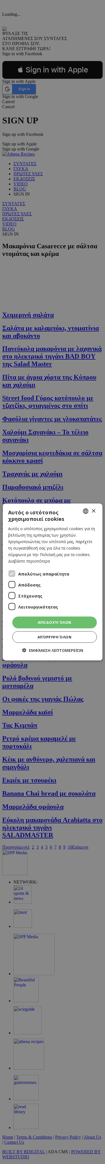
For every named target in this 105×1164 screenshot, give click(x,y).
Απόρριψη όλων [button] (54, 636)
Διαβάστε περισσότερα (29, 561)
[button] (52, 650)
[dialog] (52, 582)
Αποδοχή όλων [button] (54, 622)
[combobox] (85, 511)
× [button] (93, 511)
